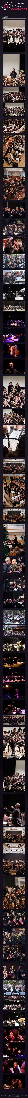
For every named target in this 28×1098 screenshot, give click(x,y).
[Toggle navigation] (3, 13)
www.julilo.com (16, 1096)
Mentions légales (11, 1094)
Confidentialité (17, 1094)
